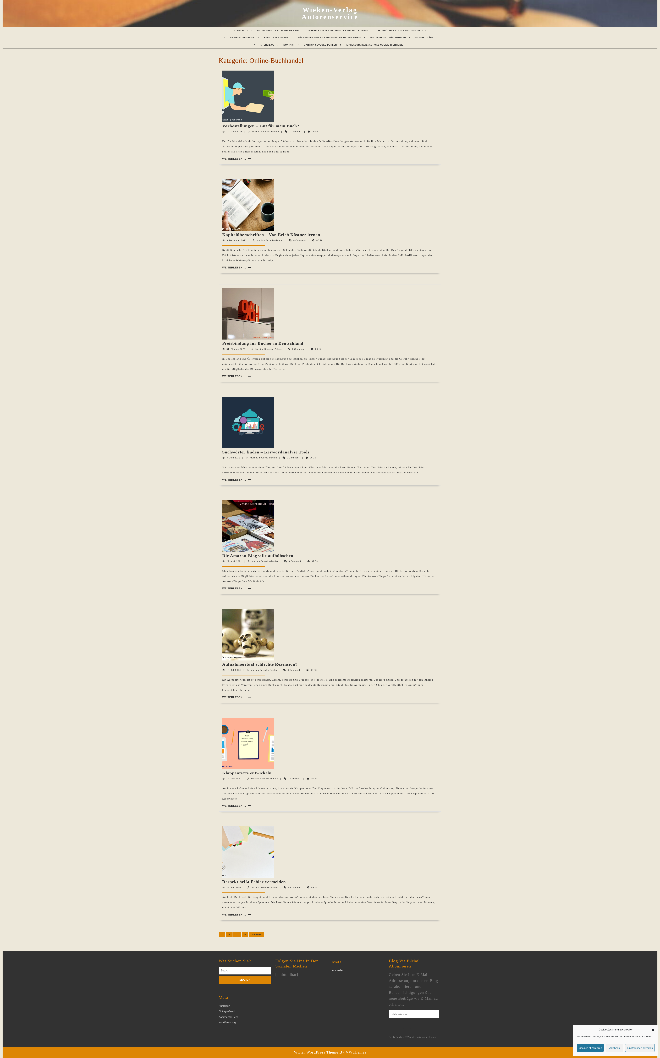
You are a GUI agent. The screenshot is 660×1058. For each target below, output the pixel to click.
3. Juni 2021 (233, 458)
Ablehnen (614, 1047)
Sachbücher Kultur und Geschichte (401, 30)
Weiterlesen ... (234, 158)
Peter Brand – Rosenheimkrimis (278, 30)
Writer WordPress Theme (316, 1052)
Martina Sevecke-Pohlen (320, 45)
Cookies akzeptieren (590, 1047)
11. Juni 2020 (234, 778)
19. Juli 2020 (234, 670)
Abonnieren (402, 1028)
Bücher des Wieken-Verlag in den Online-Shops (329, 37)
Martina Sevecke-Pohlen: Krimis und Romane (338, 30)
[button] (653, 1029)
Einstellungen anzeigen (640, 1047)
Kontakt (289, 45)
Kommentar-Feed (228, 1016)
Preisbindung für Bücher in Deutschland (262, 343)
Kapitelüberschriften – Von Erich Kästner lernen (271, 234)
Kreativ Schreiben (276, 37)
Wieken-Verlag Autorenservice (330, 13)
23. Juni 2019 (234, 887)
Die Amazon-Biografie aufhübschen (257, 555)
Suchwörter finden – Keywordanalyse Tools (266, 452)
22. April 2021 (234, 561)
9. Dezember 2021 (237, 240)
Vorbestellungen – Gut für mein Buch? (260, 126)
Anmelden (224, 1005)
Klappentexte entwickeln (247, 773)
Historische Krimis (242, 37)
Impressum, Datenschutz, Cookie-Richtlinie (374, 45)
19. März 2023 (234, 131)
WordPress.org (227, 1022)
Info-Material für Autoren (388, 37)
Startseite (241, 30)
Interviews (267, 45)
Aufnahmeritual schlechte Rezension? (260, 664)
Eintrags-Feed (226, 1011)
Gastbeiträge (424, 37)
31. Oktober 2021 (236, 349)
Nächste (256, 934)
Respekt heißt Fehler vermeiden (254, 881)
